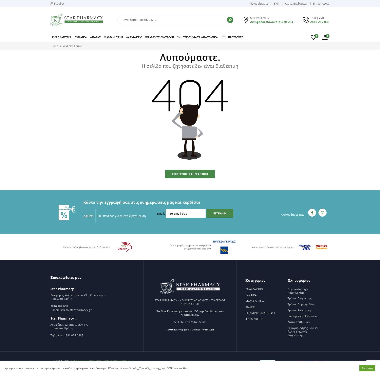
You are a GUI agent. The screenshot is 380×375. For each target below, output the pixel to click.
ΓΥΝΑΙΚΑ (81, 37)
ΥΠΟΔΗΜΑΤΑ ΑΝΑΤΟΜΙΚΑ (200, 37)
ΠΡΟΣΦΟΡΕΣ (235, 37)
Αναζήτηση (230, 20)
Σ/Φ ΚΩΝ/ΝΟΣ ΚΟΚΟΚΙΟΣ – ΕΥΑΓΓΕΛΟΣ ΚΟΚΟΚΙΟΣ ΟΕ (103, 361)
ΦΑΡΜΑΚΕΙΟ (134, 37)
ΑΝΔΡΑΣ (95, 37)
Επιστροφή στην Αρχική (190, 174)
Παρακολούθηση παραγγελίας (299, 291)
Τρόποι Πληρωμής (300, 298)
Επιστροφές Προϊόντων (303, 316)
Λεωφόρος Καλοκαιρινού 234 (271, 22)
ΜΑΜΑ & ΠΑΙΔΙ (113, 37)
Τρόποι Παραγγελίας (301, 304)
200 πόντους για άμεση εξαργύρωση (122, 216)
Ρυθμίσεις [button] (208, 329)
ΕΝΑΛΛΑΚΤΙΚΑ (62, 37)
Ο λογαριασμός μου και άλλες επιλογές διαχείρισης (303, 331)
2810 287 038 (320, 22)
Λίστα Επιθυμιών (299, 322)
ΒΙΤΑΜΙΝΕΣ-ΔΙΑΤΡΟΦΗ (159, 37)
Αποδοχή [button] (367, 368)
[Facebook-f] (312, 213)
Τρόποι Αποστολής (300, 310)
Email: (161, 213)
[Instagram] (322, 213)
